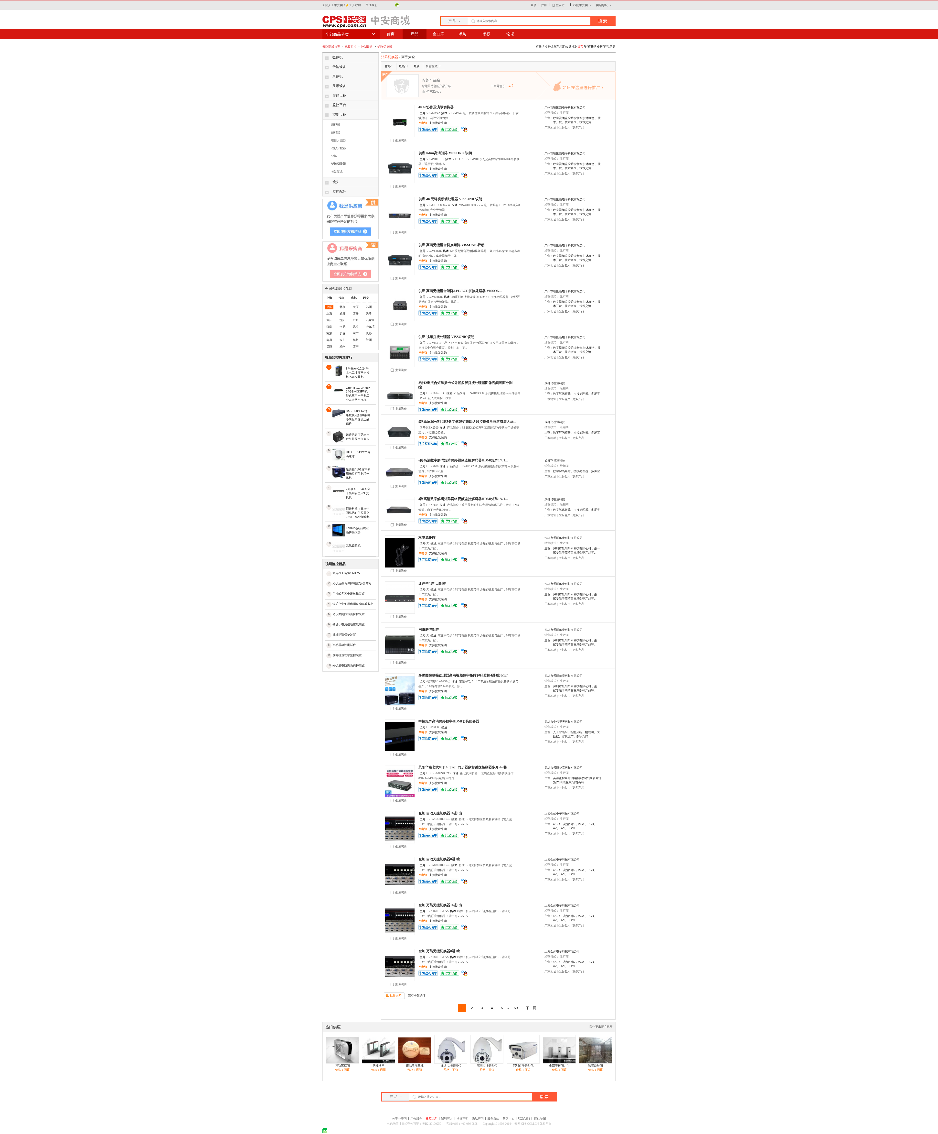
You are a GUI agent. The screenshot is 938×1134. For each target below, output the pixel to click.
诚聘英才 (447, 1118)
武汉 (356, 326)
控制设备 (367, 46)
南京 (329, 333)
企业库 (438, 34)
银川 (342, 340)
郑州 (369, 307)
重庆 (329, 320)
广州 (356, 320)
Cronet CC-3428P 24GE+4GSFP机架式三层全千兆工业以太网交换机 (358, 394)
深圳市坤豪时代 (451, 1065)
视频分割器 (338, 140)
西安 (366, 298)
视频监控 (351, 46)
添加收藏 (449, 129)
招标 (486, 34)
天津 (369, 313)
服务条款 (493, 1118)
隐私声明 (478, 1118)
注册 (544, 5)
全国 (329, 307)
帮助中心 (508, 1118)
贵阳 (329, 346)
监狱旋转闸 (595, 1065)
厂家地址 (550, 127)
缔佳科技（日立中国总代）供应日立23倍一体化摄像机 (358, 513)
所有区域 (431, 66)
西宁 (356, 346)
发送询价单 (428, 129)
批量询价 (400, 140)
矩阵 (334, 156)
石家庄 (370, 320)
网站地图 (540, 1118)
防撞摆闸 (378, 1065)
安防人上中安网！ (334, 5)
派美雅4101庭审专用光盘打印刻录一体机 (358, 474)
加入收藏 (355, 5)
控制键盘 (337, 171)
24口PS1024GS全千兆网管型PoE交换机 (358, 493)
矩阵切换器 (384, 46)
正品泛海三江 (415, 1065)
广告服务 (416, 1118)
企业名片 (564, 127)
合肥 (342, 326)
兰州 (369, 340)
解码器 (335, 132)
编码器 (335, 124)
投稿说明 (431, 1118)
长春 (342, 333)
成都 (354, 298)
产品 (414, 34)
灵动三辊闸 (342, 1065)
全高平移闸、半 (559, 1065)
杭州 (342, 346)
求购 (462, 34)
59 (516, 1008)
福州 (356, 340)
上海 (329, 298)
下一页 (531, 1008)
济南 (329, 326)
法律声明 (462, 1118)
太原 (356, 307)
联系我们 (524, 1118)
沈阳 (342, 320)
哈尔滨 (370, 326)
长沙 (369, 333)
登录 (533, 5)
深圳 (341, 298)
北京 (342, 307)
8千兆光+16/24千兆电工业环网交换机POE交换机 (357, 373)
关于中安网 (399, 1118)
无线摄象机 (353, 545)
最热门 (403, 66)
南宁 (356, 333)
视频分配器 (338, 148)
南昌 (329, 340)
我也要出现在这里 (601, 1026)
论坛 (510, 34)
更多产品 (578, 127)
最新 (417, 66)
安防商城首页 (331, 46)
